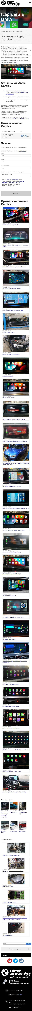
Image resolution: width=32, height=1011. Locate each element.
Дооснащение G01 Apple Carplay (11, 706)
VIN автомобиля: (5, 165)
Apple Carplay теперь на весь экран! (12, 771)
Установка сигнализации (13, 830)
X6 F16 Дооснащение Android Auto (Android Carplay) (16, 749)
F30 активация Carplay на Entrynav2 (12, 288)
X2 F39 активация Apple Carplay (11, 224)
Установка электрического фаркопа (22, 812)
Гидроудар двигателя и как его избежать (13, 871)
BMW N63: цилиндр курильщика (11, 855)
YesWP (20, 994)
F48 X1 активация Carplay (9, 595)
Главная (3, 31)
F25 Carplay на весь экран (9, 639)
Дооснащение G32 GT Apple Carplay (12, 552)
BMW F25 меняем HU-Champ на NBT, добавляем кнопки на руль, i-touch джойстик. (15, 918)
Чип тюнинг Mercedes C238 (4, 831)
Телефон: (3, 159)
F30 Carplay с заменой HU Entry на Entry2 (13, 617)
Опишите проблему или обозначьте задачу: (12, 172)
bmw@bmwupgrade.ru (15, 1007)
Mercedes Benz (14, 118)
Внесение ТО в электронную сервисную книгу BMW (4, 814)
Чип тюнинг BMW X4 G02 (22, 830)
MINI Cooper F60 (24, 118)
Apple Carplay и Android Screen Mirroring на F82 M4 (16, 508)
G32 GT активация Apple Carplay (11, 354)
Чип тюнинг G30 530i (8, 886)
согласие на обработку (12, 179)
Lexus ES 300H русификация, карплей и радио (14, 267)
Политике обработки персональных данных (13, 181)
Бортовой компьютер (16, 31)
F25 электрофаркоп (7, 935)
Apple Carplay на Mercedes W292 (11, 728)
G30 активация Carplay (8, 332)
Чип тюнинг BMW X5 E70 (13, 811)
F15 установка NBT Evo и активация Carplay (14, 419)
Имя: (2, 153)
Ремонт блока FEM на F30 (9, 902)
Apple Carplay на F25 (8, 376)
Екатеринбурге (22, 151)
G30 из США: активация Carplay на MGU (13, 310)
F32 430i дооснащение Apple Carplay (12, 573)
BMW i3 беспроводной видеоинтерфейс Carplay (15, 441)
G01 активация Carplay (8, 397)
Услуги (8, 31)
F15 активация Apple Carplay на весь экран (14, 530)
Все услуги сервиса (19, 949)
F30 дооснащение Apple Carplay (11, 684)
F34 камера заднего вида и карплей (12, 486)
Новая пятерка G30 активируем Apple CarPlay (14, 792)
